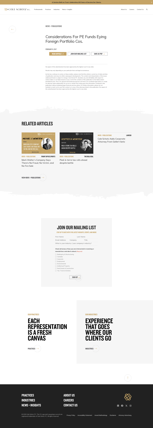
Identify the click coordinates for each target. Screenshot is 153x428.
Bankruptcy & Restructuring (65, 254)
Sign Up (75, 277)
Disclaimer (113, 415)
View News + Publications (31, 177)
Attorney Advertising (125, 415)
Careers (69, 400)
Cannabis (60, 257)
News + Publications (54, 26)
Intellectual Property (63, 266)
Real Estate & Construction (65, 268)
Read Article (57, 53)
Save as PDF (98, 53)
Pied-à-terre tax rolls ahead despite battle (73, 161)
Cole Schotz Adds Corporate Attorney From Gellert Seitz (111, 140)
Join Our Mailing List (78, 53)
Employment (61, 261)
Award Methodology (101, 415)
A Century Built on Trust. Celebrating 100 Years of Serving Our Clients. (76, 2)
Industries (89, 348)
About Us (69, 395)
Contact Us (71, 405)
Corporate (60, 259)
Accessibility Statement (85, 415)
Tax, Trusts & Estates (64, 271)
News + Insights (31, 405)
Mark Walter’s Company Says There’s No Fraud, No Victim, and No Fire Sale (38, 163)
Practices (31, 348)
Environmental (61, 264)
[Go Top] (127, 377)
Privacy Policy (71, 415)
